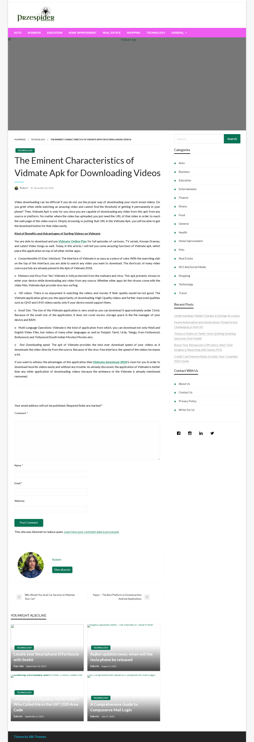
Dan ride (19, 666)
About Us (184, 383)
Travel (183, 293)
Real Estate (111, 32)
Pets (181, 249)
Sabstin (95, 666)
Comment (21, 413)
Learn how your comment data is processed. (91, 531)
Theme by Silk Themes (30, 737)
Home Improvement (83, 32)
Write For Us (186, 409)
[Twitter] (213, 433)
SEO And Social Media (192, 267)
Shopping (133, 32)
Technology (156, 32)
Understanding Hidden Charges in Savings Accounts (207, 315)
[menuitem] (18, 32)
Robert (24, 187)
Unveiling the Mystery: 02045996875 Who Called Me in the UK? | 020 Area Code (46, 704)
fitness (183, 206)
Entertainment (188, 189)
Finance (183, 197)
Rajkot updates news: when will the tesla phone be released (121, 657)
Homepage (20, 139)
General (177, 32)
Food (182, 215)
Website (20, 500)
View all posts (62, 569)
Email (18, 483)
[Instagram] (190, 433)
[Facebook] (179, 433)
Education (54, 32)
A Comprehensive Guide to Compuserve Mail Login (114, 707)
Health (183, 232)
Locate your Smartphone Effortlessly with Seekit (46, 657)
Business (34, 32)
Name (19, 465)
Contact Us (185, 392)
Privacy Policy (188, 401)
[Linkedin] (202, 433)
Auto (17, 32)
